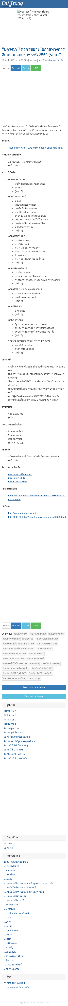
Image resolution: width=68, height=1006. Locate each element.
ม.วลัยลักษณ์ (10, 951)
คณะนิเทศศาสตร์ (38, 634)
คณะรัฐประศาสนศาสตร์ (47, 639)
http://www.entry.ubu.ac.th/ (22, 513)
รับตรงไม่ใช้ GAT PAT (15, 754)
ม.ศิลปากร (9, 960)
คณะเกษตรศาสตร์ (35, 658)
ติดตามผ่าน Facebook (34, 687)
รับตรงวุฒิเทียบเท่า (13, 732)
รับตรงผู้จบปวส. (11, 728)
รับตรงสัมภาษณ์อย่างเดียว (17, 736)
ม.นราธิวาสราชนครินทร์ (16, 913)
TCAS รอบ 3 (10, 719)
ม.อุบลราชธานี (11, 969)
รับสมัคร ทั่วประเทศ (50, 663)
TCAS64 (8, 843)
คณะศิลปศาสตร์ (44, 648)
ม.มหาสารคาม (11, 930)
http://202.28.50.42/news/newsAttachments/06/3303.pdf (37, 517)
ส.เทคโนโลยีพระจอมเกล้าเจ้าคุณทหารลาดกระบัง (28, 883)
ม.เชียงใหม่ (9, 874)
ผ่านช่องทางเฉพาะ (17, 481)
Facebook (3, 994)
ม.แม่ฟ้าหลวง (10, 943)
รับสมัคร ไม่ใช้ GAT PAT (14, 673)
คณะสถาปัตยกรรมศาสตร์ (14, 653)
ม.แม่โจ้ (7, 939)
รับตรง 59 (34, 663)
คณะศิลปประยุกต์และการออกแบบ (18, 648)
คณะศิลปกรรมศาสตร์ (47, 643)
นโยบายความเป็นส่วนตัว (16, 987)
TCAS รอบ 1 (10, 711)
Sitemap (15, 994)
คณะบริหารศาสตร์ (11, 639)
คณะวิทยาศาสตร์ (26, 643)
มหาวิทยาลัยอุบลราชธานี (51, 60)
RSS (11, 994)
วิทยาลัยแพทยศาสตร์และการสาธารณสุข (21, 678)
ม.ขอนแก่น (9, 870)
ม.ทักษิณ (8, 879)
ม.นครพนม (9, 909)
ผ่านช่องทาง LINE (17, 478)
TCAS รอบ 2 (10, 715)
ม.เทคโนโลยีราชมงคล (15, 896)
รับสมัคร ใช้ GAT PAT (42, 668)
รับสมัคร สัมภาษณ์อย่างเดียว (15, 668)
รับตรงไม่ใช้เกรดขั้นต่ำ (15, 758)
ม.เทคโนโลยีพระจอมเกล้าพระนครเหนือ (24, 891)
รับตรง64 (8, 847)
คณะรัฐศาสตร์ (9, 643)
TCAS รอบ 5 (10, 724)
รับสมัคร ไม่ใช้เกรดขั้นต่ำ (40, 673)
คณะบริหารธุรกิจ (56, 634)
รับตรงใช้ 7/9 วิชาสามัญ (16, 745)
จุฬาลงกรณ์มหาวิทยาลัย (16, 861)
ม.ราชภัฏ (8, 947)
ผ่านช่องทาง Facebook (20, 474)
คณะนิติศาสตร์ (20, 634)
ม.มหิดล (8, 934)
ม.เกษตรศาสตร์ (11, 866)
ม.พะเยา (8, 926)
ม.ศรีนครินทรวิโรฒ (14, 956)
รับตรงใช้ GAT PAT (13, 749)
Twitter (7, 994)
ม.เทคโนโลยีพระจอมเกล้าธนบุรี (20, 887)
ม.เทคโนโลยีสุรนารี (14, 900)
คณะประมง (27, 639)
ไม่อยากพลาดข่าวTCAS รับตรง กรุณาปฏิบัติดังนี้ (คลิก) (35, 147)
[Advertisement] (29, 99)
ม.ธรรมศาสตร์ (11, 904)
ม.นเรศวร (9, 917)
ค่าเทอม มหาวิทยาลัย (14, 983)
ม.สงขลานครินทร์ (13, 964)
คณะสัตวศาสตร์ (36, 653)
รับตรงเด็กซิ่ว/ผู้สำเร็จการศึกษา (19, 741)
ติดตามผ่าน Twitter (34, 696)
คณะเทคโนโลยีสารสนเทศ (14, 663)
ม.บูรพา (7, 921)
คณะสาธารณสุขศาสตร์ (13, 658)
